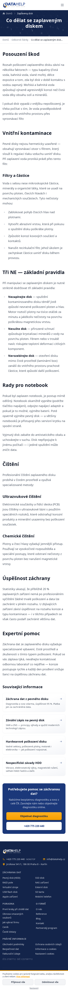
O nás (39, 909)
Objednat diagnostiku (34, 816)
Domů (9, 13)
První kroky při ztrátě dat (16, 909)
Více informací (23, 976)
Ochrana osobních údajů (48, 944)
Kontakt (40, 923)
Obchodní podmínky (13, 944)
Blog (38, 918)
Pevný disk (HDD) (11, 877)
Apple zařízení (10, 896)
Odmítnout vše (50, 982)
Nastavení (34, 988)
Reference (41, 913)
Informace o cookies (45, 948)
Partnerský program (46, 927)
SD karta (39, 891)
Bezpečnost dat (11, 948)
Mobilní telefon (43, 896)
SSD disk (39, 877)
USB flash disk (10, 891)
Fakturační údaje (11, 953)
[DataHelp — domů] (34, 851)
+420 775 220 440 (34, 826)
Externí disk (41, 887)
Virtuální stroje (10, 887)
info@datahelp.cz (56, 859)
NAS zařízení (42, 882)
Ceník (5, 927)
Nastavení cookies (44, 953)
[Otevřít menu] (62, 5)
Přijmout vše (18, 982)
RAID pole (8, 882)
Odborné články (20, 39)
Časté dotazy (9, 931)
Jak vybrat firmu (11, 922)
